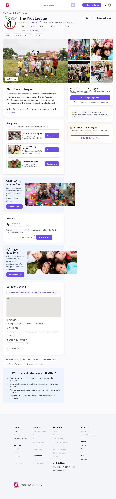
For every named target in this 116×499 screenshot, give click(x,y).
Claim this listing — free (90, 138)
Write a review (44, 237)
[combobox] (55, 5)
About (7, 35)
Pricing (16, 431)
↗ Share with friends (103, 18)
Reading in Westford (30, 359)
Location (39, 35)
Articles (84, 459)
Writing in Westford (12, 359)
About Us (17, 449)
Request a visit (14, 206)
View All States (58, 471)
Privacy (83, 449)
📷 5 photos (11, 79)
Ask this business (15, 275)
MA (4, 13)
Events (55, 431)
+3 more (35, 30)
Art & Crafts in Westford (13, 364)
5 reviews (34, 22)
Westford (10, 13)
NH (58, 467)
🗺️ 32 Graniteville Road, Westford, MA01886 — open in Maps (32, 292)
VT (70, 467)
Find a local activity (20, 438)
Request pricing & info (90, 98)
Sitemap (39, 485)
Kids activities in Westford (36, 364)
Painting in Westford (49, 359)
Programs (17, 35)
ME (66, 467)
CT (62, 467)
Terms (83, 445)
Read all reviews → (25, 237)
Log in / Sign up (93, 5)
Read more (10, 113)
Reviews (28, 35)
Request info (52, 136)
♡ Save (87, 18)
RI (74, 467)
